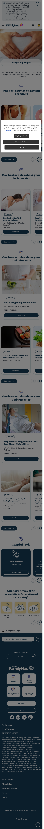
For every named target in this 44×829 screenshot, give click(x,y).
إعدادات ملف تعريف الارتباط (21, 136)
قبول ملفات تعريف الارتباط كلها (21, 141)
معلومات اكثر (8, 130)
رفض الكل (21, 147)
